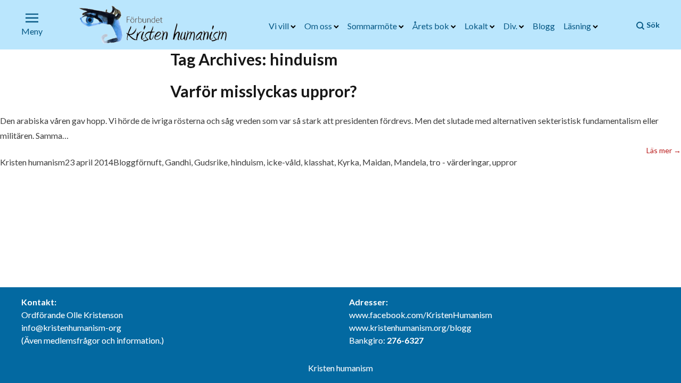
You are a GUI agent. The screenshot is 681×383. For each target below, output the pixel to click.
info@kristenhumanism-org (71, 327)
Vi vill (279, 26)
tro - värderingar (459, 162)
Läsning (578, 26)
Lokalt (476, 26)
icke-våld (284, 162)
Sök (652, 24)
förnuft (149, 162)
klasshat (319, 162)
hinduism (247, 162)
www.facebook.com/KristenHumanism (420, 315)
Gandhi (178, 162)
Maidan (376, 162)
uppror (504, 162)
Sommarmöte (372, 26)
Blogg (544, 26)
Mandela (410, 162)
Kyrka (348, 162)
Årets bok (431, 26)
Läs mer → (663, 150)
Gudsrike (211, 162)
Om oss (319, 26)
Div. (511, 26)
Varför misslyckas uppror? (263, 91)
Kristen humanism (32, 162)
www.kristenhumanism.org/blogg (410, 327)
